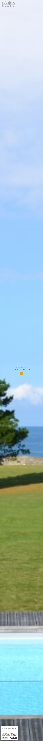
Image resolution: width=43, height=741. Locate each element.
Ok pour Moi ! (13, 737)
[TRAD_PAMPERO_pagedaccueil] (8, 7)
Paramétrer (5, 737)
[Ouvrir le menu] (41, 2)
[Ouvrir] (21, 373)
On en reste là (13, 726)
